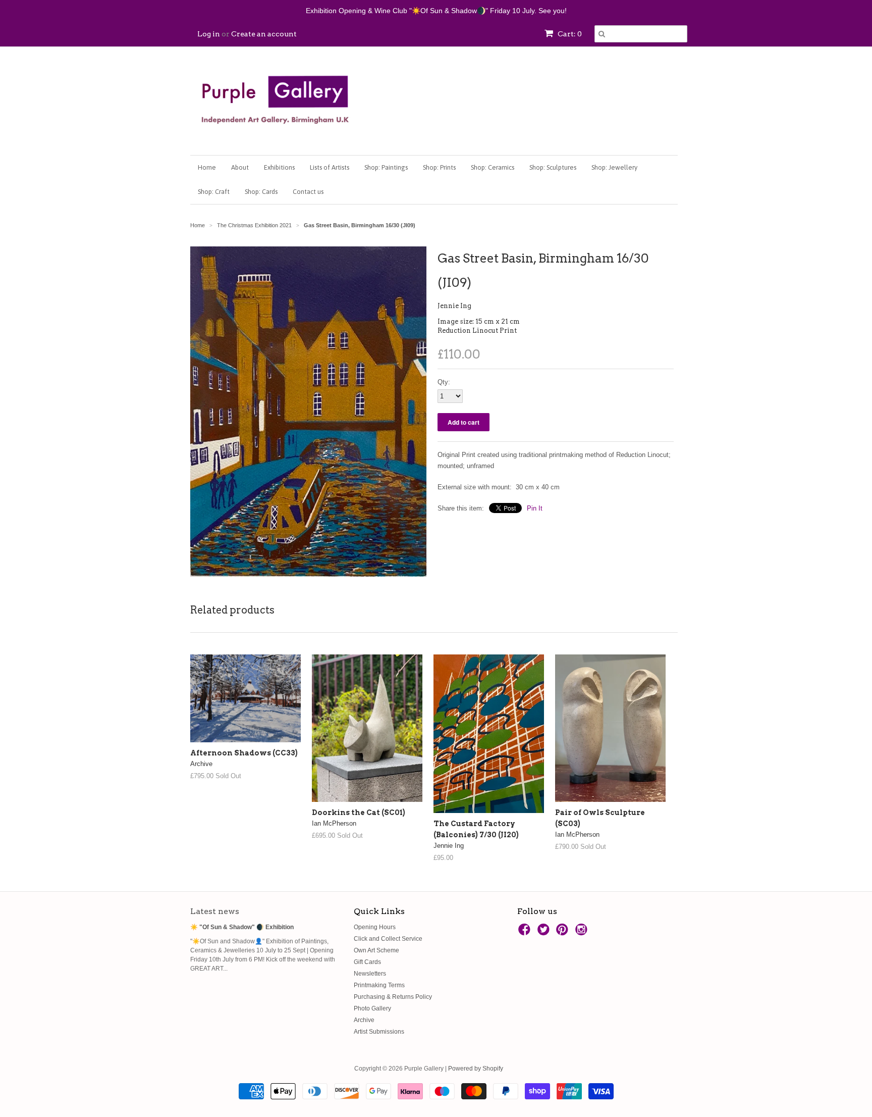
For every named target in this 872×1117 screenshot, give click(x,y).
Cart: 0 (569, 34)
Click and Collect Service (388, 938)
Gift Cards (367, 962)
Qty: (444, 382)
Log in (208, 34)
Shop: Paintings (386, 167)
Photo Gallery (372, 1008)
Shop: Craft (214, 191)
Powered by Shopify (475, 1068)
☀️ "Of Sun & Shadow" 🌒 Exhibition (242, 927)
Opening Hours (375, 927)
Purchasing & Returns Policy (393, 996)
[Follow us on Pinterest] (563, 933)
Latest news (214, 911)
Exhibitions (279, 167)
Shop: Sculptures (552, 167)
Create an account (264, 34)
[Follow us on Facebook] (525, 933)
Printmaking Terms (379, 985)
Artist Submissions (379, 1031)
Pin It (534, 508)
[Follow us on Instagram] (582, 933)
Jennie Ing (454, 306)
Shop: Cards (261, 191)
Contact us (308, 191)
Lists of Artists (329, 167)
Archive (364, 1020)
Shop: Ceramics (492, 167)
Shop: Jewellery (614, 167)
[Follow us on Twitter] (545, 933)
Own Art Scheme (376, 950)
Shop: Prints (439, 167)
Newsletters (370, 973)
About (240, 167)
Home (207, 167)
